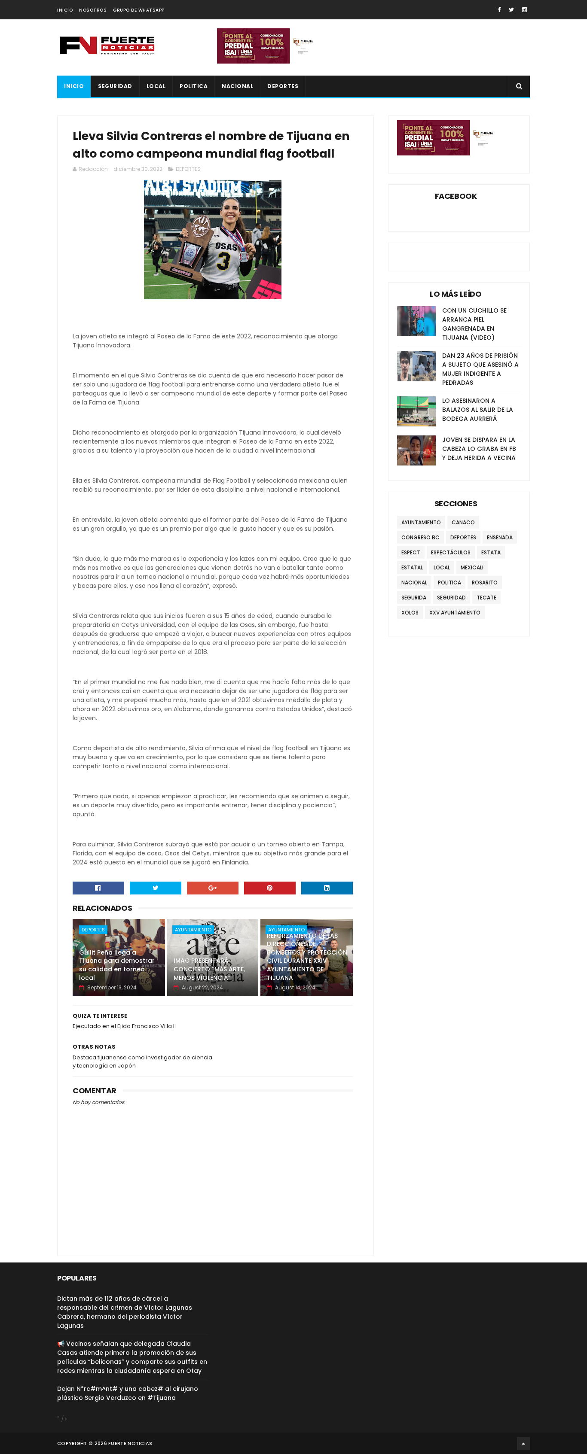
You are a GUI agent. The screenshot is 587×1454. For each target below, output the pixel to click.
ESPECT (410, 552)
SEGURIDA (413, 597)
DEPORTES (282, 86)
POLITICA (194, 86)
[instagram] (524, 9)
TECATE (486, 597)
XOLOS (410, 612)
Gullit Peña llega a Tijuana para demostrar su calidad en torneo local (117, 965)
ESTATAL (412, 567)
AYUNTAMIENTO (193, 929)
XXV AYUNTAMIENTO (454, 612)
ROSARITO (485, 582)
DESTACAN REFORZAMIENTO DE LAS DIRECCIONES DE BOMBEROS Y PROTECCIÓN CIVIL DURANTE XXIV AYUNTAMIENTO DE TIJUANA (307, 952)
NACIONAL (237, 86)
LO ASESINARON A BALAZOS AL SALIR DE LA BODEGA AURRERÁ (477, 409)
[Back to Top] (523, 1443)
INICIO (65, 10)
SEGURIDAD (115, 86)
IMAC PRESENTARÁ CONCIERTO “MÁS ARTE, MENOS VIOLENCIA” (209, 969)
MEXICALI (472, 567)
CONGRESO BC (420, 537)
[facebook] (499, 9)
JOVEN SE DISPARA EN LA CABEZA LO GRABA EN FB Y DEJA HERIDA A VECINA (479, 448)
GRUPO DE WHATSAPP (139, 10)
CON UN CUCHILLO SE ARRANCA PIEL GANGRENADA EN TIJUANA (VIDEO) (474, 324)
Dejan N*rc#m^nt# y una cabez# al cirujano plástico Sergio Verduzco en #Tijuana (127, 1393)
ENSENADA (500, 537)
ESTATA (491, 552)
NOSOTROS (93, 10)
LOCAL (156, 86)
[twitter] (511, 9)
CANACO (463, 522)
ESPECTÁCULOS (451, 552)
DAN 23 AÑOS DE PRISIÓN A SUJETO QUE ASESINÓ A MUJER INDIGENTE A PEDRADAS (480, 369)
